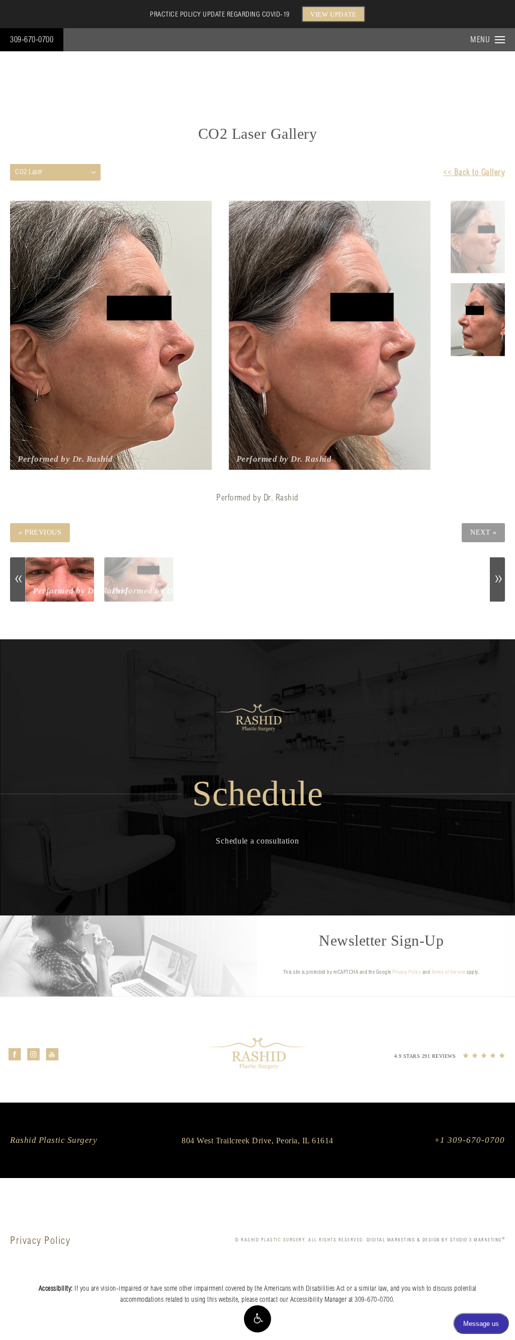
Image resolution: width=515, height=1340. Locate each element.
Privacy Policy (406, 972)
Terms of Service (449, 972)
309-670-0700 (31, 40)
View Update (333, 14)
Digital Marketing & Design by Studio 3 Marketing (436, 1240)
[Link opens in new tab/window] (15, 1054)
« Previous (40, 532)
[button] (257, 1318)
